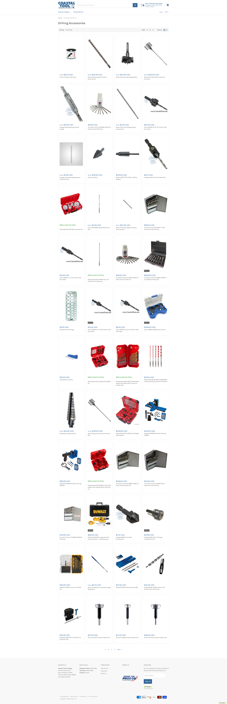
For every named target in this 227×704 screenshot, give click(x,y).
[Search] (135, 5)
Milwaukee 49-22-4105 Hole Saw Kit (71, 229)
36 (150, 30)
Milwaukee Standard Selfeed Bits (126, 77)
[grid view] (164, 30)
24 (147, 30)
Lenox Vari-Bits (92, 177)
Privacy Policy (83, 696)
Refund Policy (74, 696)
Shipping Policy (64, 696)
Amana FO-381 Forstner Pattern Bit (99, 637)
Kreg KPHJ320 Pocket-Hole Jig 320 (127, 587)
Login (161, 12)
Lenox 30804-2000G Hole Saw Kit (155, 329)
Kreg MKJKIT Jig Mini (66, 379)
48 (153, 30)
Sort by (61, 30)
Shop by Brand (78, 12)
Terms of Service (93, 696)
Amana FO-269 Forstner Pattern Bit (127, 637)
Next (119, 649)
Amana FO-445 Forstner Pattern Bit (155, 637)
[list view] (167, 30)
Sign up (148, 681)
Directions (104, 671)
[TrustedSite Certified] (148, 687)
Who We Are (104, 668)
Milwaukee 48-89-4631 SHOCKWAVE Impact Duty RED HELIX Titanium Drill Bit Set (127, 383)
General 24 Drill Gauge (67, 329)
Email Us (103, 673)
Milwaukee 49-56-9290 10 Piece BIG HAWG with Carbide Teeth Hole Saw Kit (99, 487)
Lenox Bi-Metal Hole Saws (68, 77)
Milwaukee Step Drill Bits (68, 433)
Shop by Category (64, 12)
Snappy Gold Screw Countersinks (154, 177)
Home (60, 18)
